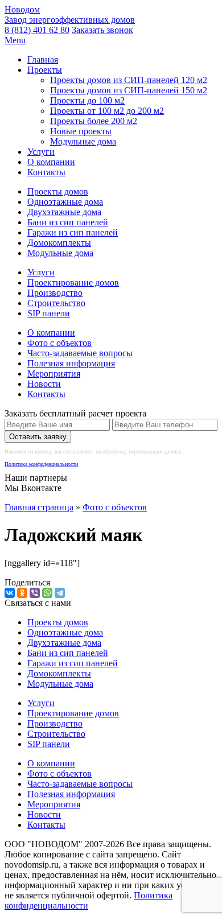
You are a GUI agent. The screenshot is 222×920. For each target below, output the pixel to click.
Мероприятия (53, 373)
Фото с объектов (59, 343)
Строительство (56, 303)
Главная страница (39, 507)
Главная (42, 59)
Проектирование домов (73, 282)
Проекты (44, 70)
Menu (15, 40)
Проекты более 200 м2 (93, 121)
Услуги (41, 151)
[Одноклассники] (22, 593)
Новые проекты (81, 131)
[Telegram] (60, 593)
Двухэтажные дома (64, 212)
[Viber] (35, 593)
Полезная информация (71, 363)
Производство (55, 293)
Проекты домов (57, 191)
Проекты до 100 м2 (87, 100)
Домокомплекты (59, 242)
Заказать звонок (102, 30)
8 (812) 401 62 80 (37, 30)
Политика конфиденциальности (41, 464)
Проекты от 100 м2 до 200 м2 (107, 110)
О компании (51, 162)
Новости (44, 384)
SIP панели (48, 313)
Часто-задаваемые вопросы (80, 353)
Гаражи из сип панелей (72, 232)
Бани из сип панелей (67, 222)
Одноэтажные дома (65, 202)
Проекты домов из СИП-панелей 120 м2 (128, 80)
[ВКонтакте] (10, 593)
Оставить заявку (38, 436)
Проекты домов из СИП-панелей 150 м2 (128, 90)
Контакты (46, 172)
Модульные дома (83, 141)
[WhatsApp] (47, 593)
